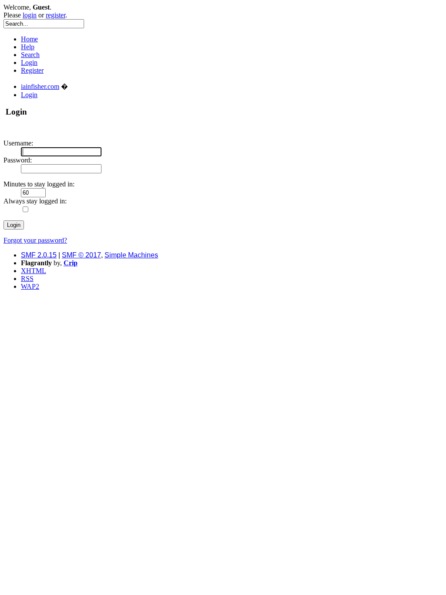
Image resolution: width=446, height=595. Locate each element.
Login (29, 62)
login (30, 15)
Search (30, 54)
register (55, 15)
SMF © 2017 (81, 255)
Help (27, 47)
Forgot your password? (35, 240)
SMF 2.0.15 (39, 255)
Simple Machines (131, 255)
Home (29, 39)
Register (32, 70)
